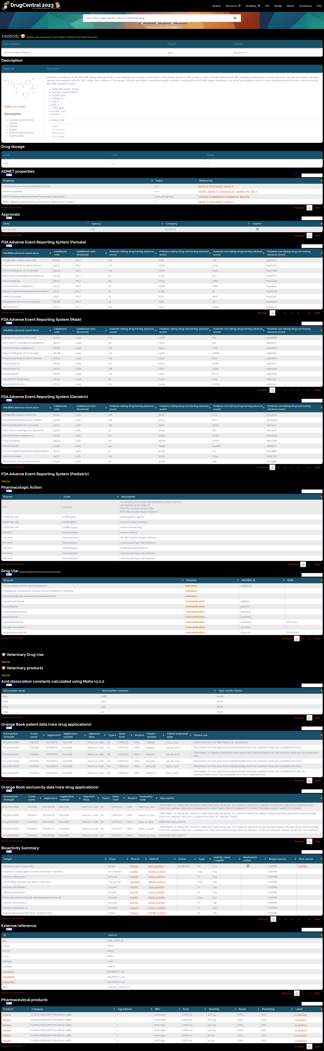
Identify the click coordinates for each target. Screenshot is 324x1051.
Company (171, 223)
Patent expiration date (177, 735)
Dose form (122, 735)
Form (186, 1009)
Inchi (15, 106)
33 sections (301, 1014)
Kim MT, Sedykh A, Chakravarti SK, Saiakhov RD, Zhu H (227, 191)
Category (37, 1009)
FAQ (319, 5)
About (290, 5)
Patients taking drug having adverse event (131, 253)
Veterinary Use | (33, 37)
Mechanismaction (250, 859)
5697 (5, 987)
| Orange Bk (81, 37)
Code (67, 496)
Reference (205, 180)
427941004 (8, 971)
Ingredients (125, 1009)
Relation (191, 580)
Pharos (135, 858)
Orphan (257, 223)
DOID (290, 580)
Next (317, 207)
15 (309, 313)
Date (6, 223)
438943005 (9, 982)
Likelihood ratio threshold (86, 253)
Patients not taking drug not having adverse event (288, 253)
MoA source (306, 858)
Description (128, 496)
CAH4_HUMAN (156, 892)
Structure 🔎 (233, 5)
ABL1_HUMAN (156, 866)
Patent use (200, 735)
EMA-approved (164, 23)
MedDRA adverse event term (21, 253)
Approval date (94, 735)
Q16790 (134, 902)
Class (112, 858)
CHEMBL (303, 866)
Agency (96, 223)
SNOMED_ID (248, 580)
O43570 (134, 908)
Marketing (268, 1009)
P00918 (134, 876)
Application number (70, 735)
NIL (4, 940)
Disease (8, 580)
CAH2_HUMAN (156, 876)
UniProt (153, 858)
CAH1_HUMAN (156, 887)
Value (159, 180)
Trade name (34, 735)
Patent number (152, 735)
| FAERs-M (71, 37)
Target (8, 858)
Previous (299, 207)
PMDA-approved (180, 23)
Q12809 (134, 871)
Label (299, 1009)
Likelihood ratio (60, 253)
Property (9, 180)
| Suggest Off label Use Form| (30, 572)
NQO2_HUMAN (156, 897)
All (140, 23)
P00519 (134, 866)
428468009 (9, 977)
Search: (297, 175)
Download (305, 5)
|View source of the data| (51, 572)
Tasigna (7, 1014)
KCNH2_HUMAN (157, 871)
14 (309, 390)
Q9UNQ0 (135, 882)
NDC (157, 1009)
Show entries (9, 175)
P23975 (174, 27)
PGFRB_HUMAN (157, 913)
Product (8, 1009)
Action (182, 858)
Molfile (8, 106)
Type (111, 735)
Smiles (21, 106)
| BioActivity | (92, 37)
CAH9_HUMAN (156, 902)
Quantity (214, 1009)
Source (8, 496)
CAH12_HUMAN (156, 908)
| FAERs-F (62, 37)
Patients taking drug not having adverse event (184, 253)
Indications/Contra (49, 37)
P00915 (134, 887)
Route (138, 735)
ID (5, 935)
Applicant (53, 735)
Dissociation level (14, 690)
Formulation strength (11, 735)
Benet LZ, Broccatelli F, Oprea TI (216, 186)
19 (309, 467)
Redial (278, 5)
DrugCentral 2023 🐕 (35, 5)
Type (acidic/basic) (230, 690)
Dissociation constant (115, 690)
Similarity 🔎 (253, 5)
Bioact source (277, 858)
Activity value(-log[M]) (222, 859)
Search (216, 5)
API (267, 5)
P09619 (134, 913)
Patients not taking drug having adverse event (238, 253)
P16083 (134, 897)
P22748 (134, 892)
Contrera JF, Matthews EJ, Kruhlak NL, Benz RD (223, 196)
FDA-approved (149, 23)
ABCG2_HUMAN (157, 882)
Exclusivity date (146, 798)
